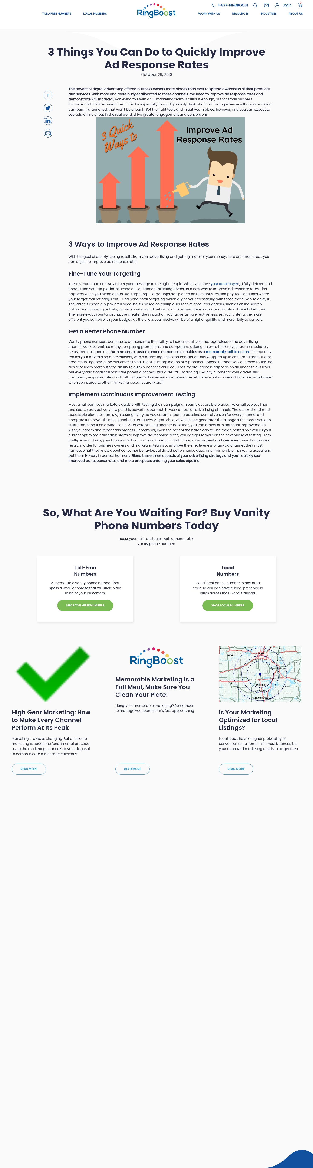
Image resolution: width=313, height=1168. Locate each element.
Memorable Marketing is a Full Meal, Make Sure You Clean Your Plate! (154, 687)
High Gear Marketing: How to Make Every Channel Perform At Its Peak (51, 720)
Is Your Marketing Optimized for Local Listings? (248, 720)
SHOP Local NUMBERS (227, 605)
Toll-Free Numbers (56, 13)
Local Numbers (95, 13)
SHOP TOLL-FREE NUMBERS (85, 605)
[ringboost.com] (156, 11)
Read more (28, 769)
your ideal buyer (224, 284)
